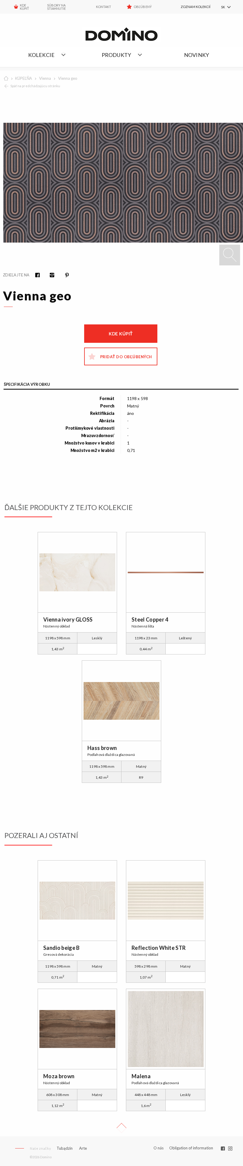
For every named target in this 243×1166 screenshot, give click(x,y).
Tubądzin (65, 1148)
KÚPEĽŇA (23, 78)
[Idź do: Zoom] (229, 255)
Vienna (45, 78)
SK (223, 7)
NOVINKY (196, 55)
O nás (159, 1148)
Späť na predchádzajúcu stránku (35, 86)
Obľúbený (142, 7)
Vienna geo (67, 78)
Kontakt (103, 7)
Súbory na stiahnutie (56, 6)
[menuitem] (190, 7)
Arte (83, 1148)
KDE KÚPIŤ (24, 6)
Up (121, 1128)
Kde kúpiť (121, 333)
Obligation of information (191, 1148)
